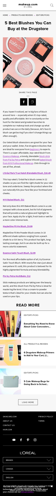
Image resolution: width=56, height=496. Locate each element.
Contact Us (9, 425)
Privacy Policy (45, 416)
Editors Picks (42, 15)
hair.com (7, 429)
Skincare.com (10, 416)
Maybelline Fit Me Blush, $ (15, 226)
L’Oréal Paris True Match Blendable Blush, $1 (24, 173)
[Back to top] (49, 489)
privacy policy (27, 492)
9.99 (30, 226)
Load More (28, 402)
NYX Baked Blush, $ (12, 199)
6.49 (48, 173)
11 (23, 199)
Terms (41, 421)
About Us (7, 421)
